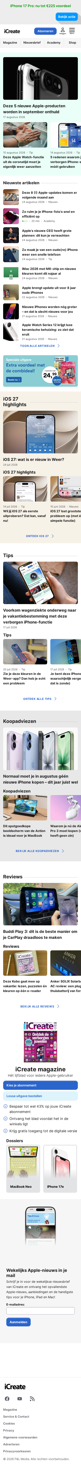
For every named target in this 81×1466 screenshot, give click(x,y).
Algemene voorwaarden (20, 1437)
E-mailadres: (15, 1304)
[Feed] (32, 1400)
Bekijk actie (66, 17)
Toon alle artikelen (37, 345)
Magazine (10, 1409)
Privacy (8, 1430)
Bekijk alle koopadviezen (37, 851)
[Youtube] (20, 1400)
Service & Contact (16, 1416)
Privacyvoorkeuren (17, 1451)
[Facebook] (7, 1400)
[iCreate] (12, 31)
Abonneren (45, 31)
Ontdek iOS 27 (37, 536)
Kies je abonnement (21, 1085)
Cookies (9, 1423)
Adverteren (11, 1444)
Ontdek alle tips (37, 698)
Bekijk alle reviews (37, 1006)
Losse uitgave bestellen (24, 1096)
